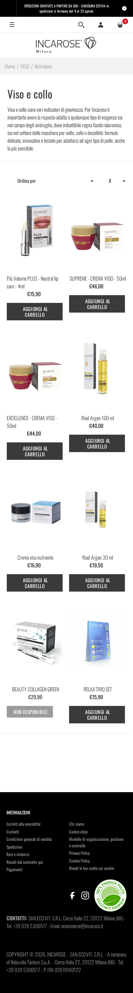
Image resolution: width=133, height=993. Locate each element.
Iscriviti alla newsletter (23, 824)
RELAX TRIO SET (98, 689)
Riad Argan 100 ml (97, 418)
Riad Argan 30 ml (97, 557)
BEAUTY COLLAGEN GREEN (35, 689)
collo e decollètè (89, 133)
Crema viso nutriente (35, 557)
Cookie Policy (79, 860)
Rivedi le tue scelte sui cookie (91, 868)
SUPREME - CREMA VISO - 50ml (97, 278)
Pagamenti (14, 869)
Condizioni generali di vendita (29, 839)
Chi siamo (76, 824)
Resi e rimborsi (17, 854)
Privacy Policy (79, 853)
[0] (120, 25)
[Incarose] (66, 45)
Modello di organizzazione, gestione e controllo (96, 842)
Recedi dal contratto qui (24, 862)
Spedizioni (14, 846)
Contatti (12, 831)
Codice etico (78, 831)
